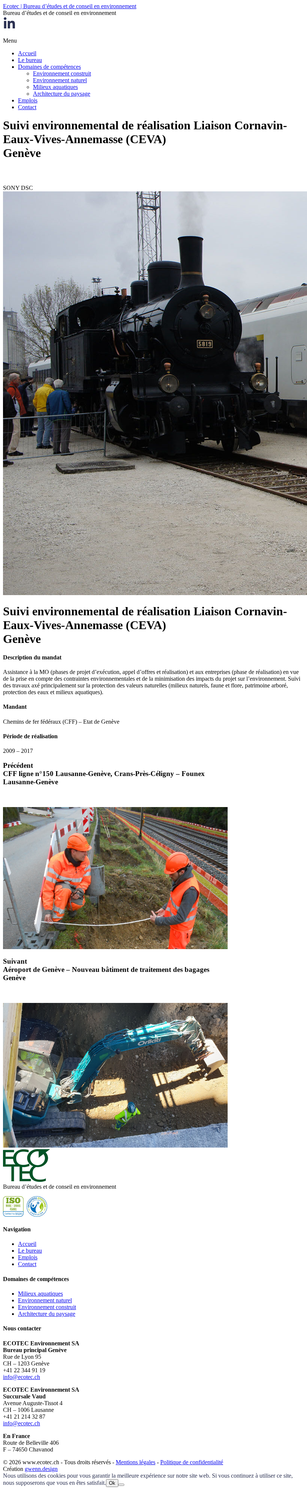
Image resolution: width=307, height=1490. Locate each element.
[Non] (121, 1485)
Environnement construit (62, 73)
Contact (27, 107)
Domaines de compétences (49, 67)
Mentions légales (135, 1462)
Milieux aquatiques (55, 87)
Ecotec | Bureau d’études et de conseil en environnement (69, 6)
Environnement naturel (60, 80)
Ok (112, 1483)
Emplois (27, 100)
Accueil (27, 53)
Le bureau (30, 60)
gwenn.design (41, 1469)
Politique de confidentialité (191, 1462)
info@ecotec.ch (21, 1377)
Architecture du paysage (61, 93)
